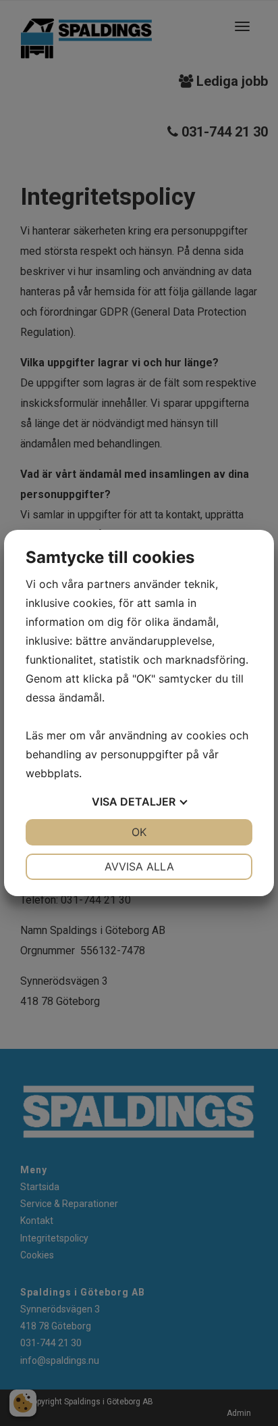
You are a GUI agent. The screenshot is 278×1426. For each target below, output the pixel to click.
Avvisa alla (139, 866)
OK (139, 832)
